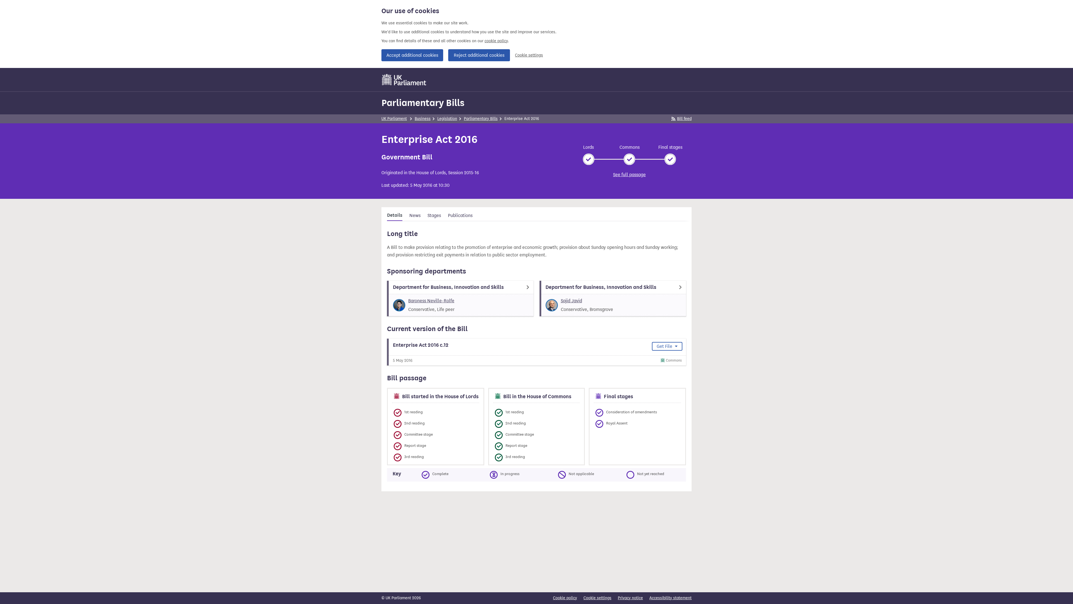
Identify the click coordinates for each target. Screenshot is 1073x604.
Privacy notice (630, 598)
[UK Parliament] (404, 80)
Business (423, 118)
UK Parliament (394, 118)
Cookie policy (565, 598)
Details (394, 215)
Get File (665, 346)
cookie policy (496, 41)
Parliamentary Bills (422, 102)
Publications (460, 215)
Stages (434, 215)
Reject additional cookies (479, 55)
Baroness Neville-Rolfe (431, 300)
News (415, 215)
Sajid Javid (571, 300)
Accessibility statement (670, 598)
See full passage (629, 174)
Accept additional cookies (412, 55)
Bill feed (684, 118)
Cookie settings (529, 55)
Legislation (447, 118)
